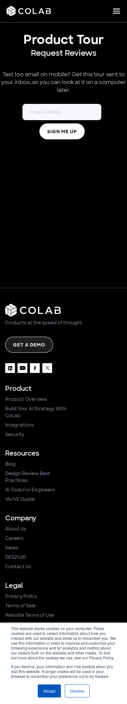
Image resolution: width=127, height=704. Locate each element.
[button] (116, 11)
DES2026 (15, 557)
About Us (15, 529)
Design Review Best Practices (27, 477)
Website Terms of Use (29, 615)
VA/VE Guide (20, 499)
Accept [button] (49, 691)
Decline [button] (77, 691)
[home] (29, 11)
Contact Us (18, 567)
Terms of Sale (20, 606)
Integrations (19, 425)
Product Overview (26, 399)
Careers (14, 538)
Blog (10, 464)
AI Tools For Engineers (30, 490)
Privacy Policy (21, 596)
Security (14, 434)
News (11, 548)
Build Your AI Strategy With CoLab (35, 412)
